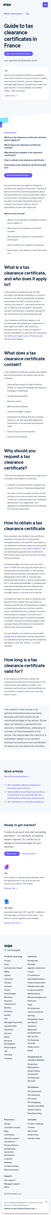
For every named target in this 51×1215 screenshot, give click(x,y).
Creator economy (36, 1011)
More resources (13, 13)
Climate (7, 982)
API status (32, 1098)
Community (9, 1134)
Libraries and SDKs (36, 1106)
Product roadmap (35, 1123)
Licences (8, 1158)
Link (6, 1018)
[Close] (46, 1202)
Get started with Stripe (17, 53)
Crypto (7, 990)
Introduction (10, 132)
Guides (7, 1123)
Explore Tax (9, 888)
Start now (11, 853)
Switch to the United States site (19, 1208)
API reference (34, 1095)
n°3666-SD (14, 567)
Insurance (32, 1026)
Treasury (8, 1058)
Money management (37, 997)
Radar (6, 1037)
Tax (27, 13)
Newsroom (33, 1131)
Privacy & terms (11, 1145)
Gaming (31, 1015)
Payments (8, 1029)
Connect (8, 986)
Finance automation (37, 982)
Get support (9, 1180)
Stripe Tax (9, 636)
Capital (7, 975)
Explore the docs (12, 923)
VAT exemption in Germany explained (25, 801)
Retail (30, 1050)
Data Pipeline (10, 993)
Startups (32, 964)
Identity (7, 1007)
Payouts (8, 1033)
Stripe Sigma (10, 1047)
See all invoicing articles (16, 776)
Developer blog (35, 1113)
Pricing (7, 960)
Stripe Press (33, 1134)
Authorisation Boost (13, 968)
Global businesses (36, 986)
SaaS (30, 1004)
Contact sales (28, 853)
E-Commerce (33, 975)
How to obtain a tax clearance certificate (24, 160)
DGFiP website (34, 548)
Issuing (7, 1015)
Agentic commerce (36, 968)
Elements (8, 997)
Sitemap (8, 1162)
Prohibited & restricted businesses (9, 1151)
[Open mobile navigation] (45, 4)
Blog (6, 1131)
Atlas (6, 964)
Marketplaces (34, 993)
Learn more (9, 95)
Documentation (35, 1091)
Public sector (33, 1047)
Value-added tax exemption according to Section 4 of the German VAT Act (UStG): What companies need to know (26, 794)
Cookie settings (11, 1166)
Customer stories (12, 1127)
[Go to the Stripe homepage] (7, 946)
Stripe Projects (34, 1109)
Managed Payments (13, 1022)
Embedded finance (36, 979)
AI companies (34, 1008)
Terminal (8, 1054)
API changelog (34, 1102)
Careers (31, 1127)
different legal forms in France (23, 336)
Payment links (10, 1026)
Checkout (8, 979)
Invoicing (8, 1011)
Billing (6, 971)
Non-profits (33, 1036)
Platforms (32, 1001)
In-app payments (35, 990)
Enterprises (33, 960)
